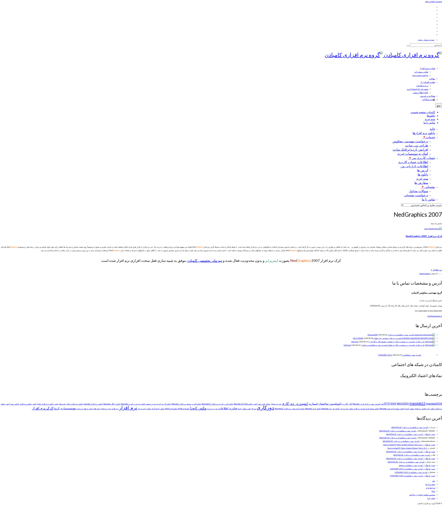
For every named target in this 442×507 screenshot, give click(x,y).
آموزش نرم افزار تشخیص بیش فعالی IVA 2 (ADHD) (377, 338)
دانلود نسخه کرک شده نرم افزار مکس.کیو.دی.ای (359, 409)
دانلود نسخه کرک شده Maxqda (392, 409)
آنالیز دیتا (344, 404)
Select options (424, 274)
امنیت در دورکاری (295, 403)
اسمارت (313, 403)
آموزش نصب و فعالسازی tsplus (411, 465)
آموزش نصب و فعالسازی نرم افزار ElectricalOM (391, 335)
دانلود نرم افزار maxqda (93, 404)
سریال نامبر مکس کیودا (247, 409)
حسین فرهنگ (430, 434)
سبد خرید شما (426, 40)
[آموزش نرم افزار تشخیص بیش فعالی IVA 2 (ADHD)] (418, 338)
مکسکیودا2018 (184, 409)
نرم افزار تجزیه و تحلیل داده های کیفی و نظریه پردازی (97, 409)
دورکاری (265, 407)
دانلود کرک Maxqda (313, 409)
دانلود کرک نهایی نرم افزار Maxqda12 (290, 409)
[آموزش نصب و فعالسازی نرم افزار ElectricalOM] (424, 335)
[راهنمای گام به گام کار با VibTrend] (411, 342)
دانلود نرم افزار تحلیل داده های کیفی (68, 404)
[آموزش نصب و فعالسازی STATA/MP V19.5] (428, 355)
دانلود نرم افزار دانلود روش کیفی (19, 404)
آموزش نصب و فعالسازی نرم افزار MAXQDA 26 (409, 427)
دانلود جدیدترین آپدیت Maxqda (133, 404)
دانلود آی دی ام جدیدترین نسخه (158, 404)
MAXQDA (403, 403)
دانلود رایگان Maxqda (112, 404)
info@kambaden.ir (434, 316)
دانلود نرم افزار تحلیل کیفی (43, 404)
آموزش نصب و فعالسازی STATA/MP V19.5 (406, 469)
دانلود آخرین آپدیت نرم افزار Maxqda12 (217, 404)
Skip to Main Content (433, 2)
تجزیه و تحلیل (276, 404)
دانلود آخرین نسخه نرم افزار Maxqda (186, 404)
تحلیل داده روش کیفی (261, 404)
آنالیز (350, 404)
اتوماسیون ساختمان (329, 403)
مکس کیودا (198, 408)
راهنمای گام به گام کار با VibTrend (369, 342)
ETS (387, 403)
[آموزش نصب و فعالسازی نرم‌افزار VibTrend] (411, 345)
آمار (382, 404)
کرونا (57, 408)
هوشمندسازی (68, 408)
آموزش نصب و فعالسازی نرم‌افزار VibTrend (365, 345)
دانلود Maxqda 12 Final (243, 404)
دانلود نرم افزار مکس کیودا (415, 409)
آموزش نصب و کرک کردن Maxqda (366, 404)
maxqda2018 (434, 403)
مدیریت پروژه (212, 409)
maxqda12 (417, 403)
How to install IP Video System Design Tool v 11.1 (403, 445)
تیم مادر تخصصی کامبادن (204, 260)
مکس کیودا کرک (157, 409)
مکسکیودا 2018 (171, 409)
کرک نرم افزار (42, 408)
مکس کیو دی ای (144, 409)
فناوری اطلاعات (227, 408)
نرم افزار (128, 407)
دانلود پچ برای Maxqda (330, 409)
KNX (393, 403)
